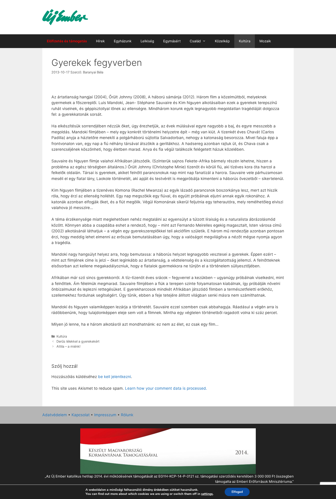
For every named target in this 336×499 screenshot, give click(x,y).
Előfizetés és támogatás (67, 41)
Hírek (100, 41)
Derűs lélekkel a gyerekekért (77, 341)
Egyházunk (122, 41)
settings (207, 494)
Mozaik (265, 41)
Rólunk (127, 415)
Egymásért (172, 41)
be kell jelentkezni (114, 376)
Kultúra (244, 41)
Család (195, 41)
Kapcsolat (81, 415)
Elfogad (237, 492)
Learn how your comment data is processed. (166, 388)
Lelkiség (147, 41)
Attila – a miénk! (68, 346)
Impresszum (105, 415)
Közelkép (222, 41)
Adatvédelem (54, 415)
